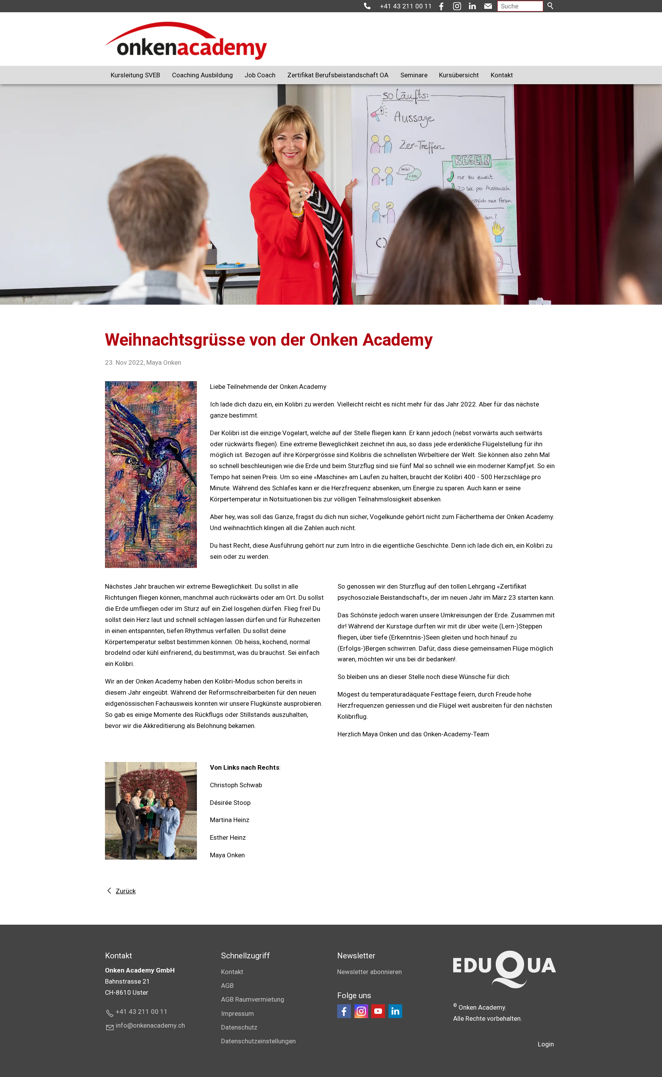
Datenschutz (239, 1027)
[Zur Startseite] (186, 40)
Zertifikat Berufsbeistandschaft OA (337, 75)
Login (546, 1044)
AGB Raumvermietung (252, 999)
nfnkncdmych (151, 1025)
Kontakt (502, 75)
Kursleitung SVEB (135, 75)
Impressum (237, 1013)
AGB (227, 985)
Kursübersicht (459, 75)
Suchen (551, 6)
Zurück (126, 891)
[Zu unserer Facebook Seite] (344, 1011)
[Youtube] (378, 1011)
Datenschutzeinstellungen (258, 1041)
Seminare (414, 75)
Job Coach (259, 75)
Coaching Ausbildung (202, 75)
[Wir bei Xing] (395, 1011)
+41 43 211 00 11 (406, 6)
